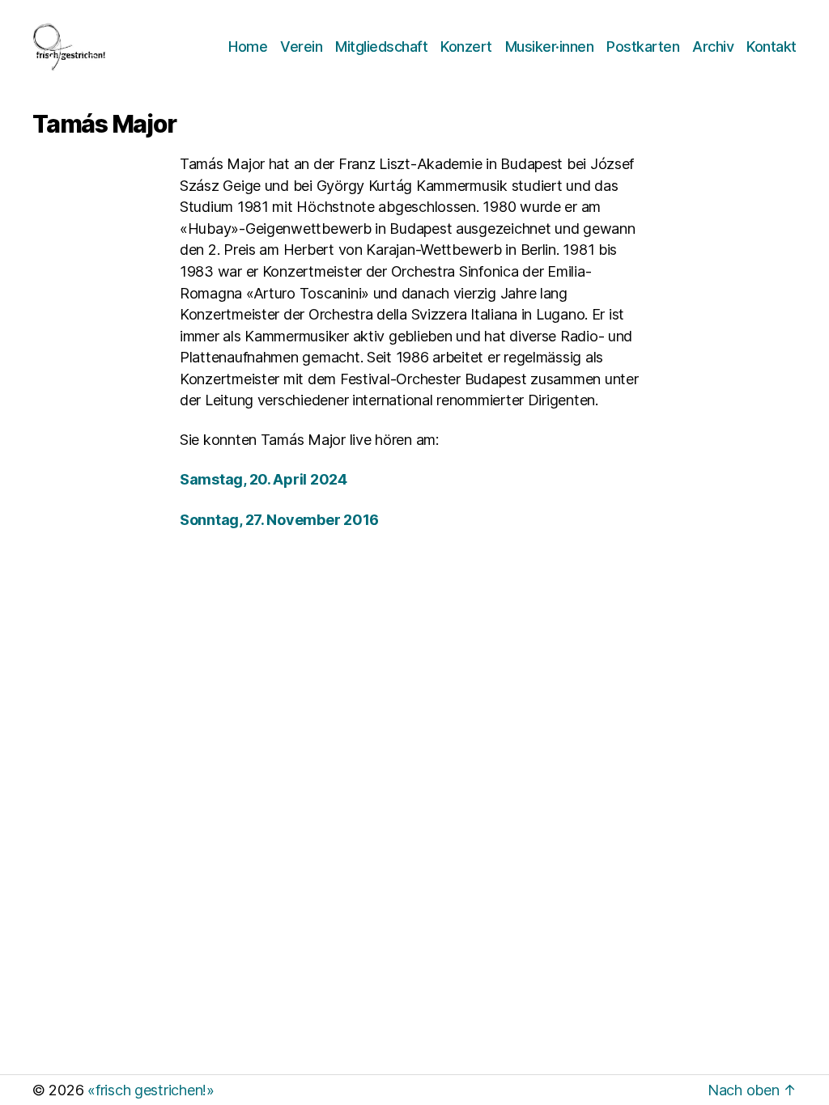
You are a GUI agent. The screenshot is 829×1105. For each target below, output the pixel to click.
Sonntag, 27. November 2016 (279, 519)
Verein (301, 46)
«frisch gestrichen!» (151, 1090)
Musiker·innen (549, 46)
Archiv (712, 46)
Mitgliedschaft (381, 46)
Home (247, 46)
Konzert (466, 46)
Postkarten (642, 46)
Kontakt (771, 46)
